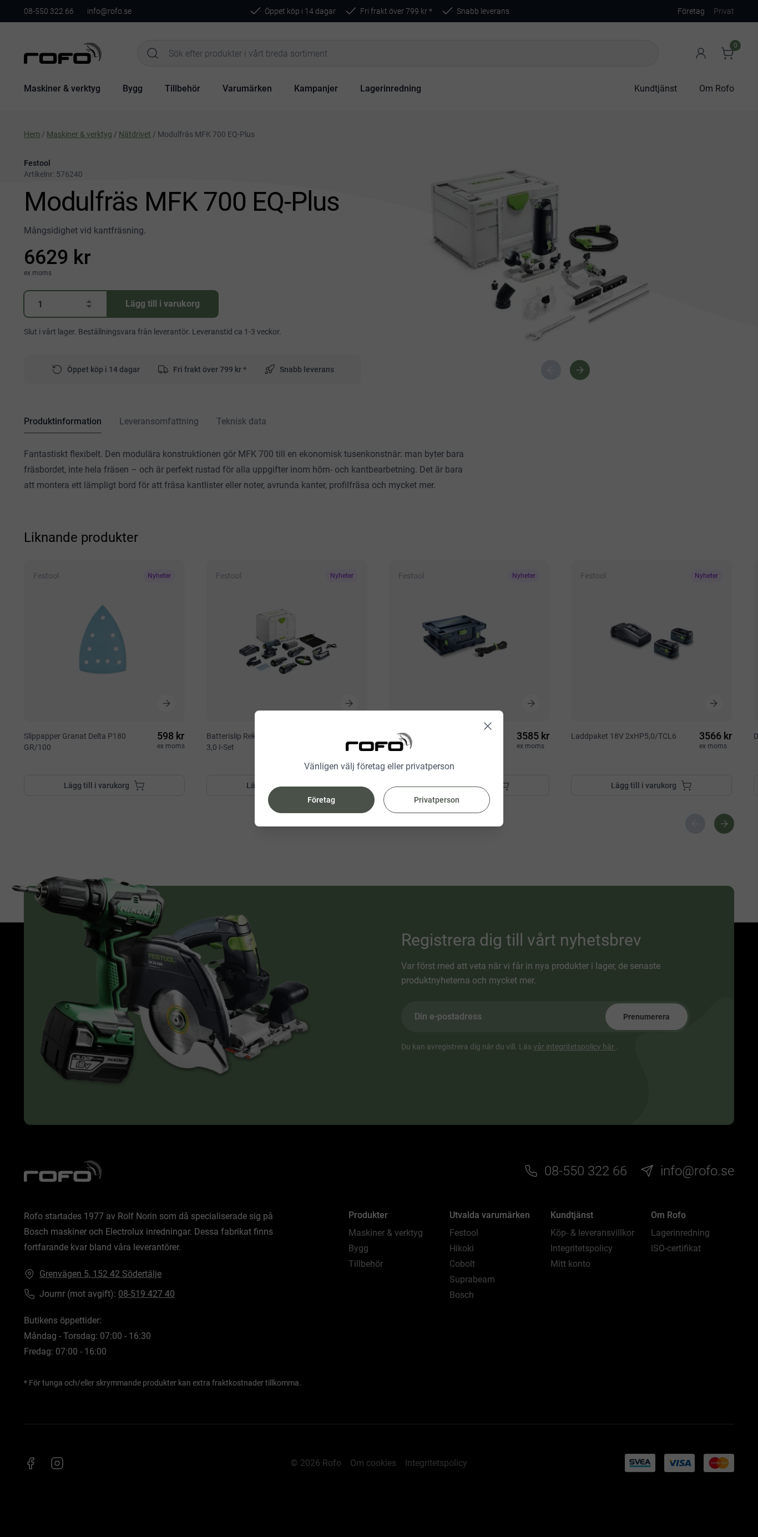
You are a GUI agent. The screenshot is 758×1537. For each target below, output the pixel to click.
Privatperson (436, 799)
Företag (321, 799)
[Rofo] (379, 742)
